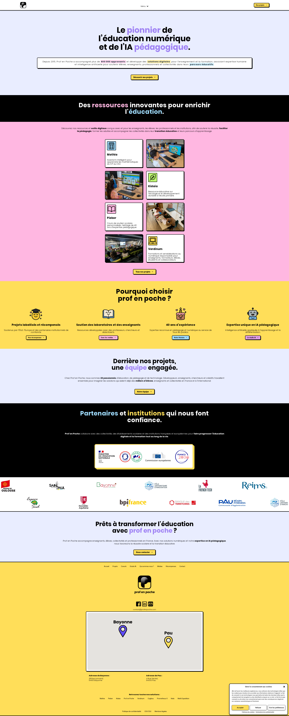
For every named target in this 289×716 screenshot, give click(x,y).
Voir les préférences (276, 708)
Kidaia (118, 698)
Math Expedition (183, 698)
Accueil (106, 566)
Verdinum (140, 698)
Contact (182, 566)
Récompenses (171, 566)
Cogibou (151, 698)
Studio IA (133, 566)
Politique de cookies (248, 712)
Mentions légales (161, 711)
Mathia (102, 698)
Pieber (110, 698)
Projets (115, 566)
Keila (172, 698)
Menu (143, 6)
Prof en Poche (129, 698)
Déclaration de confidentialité (265, 712)
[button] (284, 687)
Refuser (258, 708)
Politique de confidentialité (131, 711)
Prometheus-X (162, 698)
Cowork (123, 566)
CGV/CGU (147, 711)
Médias (159, 566)
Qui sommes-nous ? (147, 566)
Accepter (240, 708)
